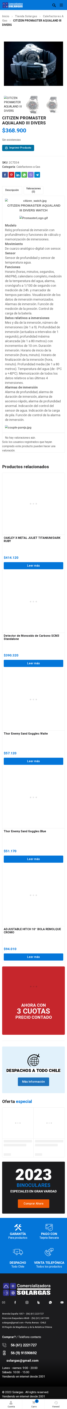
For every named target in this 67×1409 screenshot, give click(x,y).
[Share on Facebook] (5, 175)
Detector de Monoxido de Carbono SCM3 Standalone (31, 637)
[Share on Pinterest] (11, 175)
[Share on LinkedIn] (18, 175)
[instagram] (27, 1302)
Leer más (33, 566)
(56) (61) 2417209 (40, 1318)
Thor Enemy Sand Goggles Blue (25, 831)
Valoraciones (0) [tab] (33, 190)
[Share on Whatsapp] (24, 175)
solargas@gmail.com (13, 1322)
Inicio (5, 16)
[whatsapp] (50, 1302)
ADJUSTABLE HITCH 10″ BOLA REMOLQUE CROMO (32, 931)
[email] (3, 1302)
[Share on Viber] (31, 175)
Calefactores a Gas (28, 167)
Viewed (55, 1406)
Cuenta (11, 1406)
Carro (34, 1404)
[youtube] (62, 1302)
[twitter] (38, 1302)
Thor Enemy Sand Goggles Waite (26, 734)
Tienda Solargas (26, 16)
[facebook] (15, 1302)
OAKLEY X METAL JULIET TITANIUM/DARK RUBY (32, 539)
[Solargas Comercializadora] (13, 5)
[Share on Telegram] (37, 175)
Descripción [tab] (12, 190)
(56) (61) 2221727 (35, 1313)
